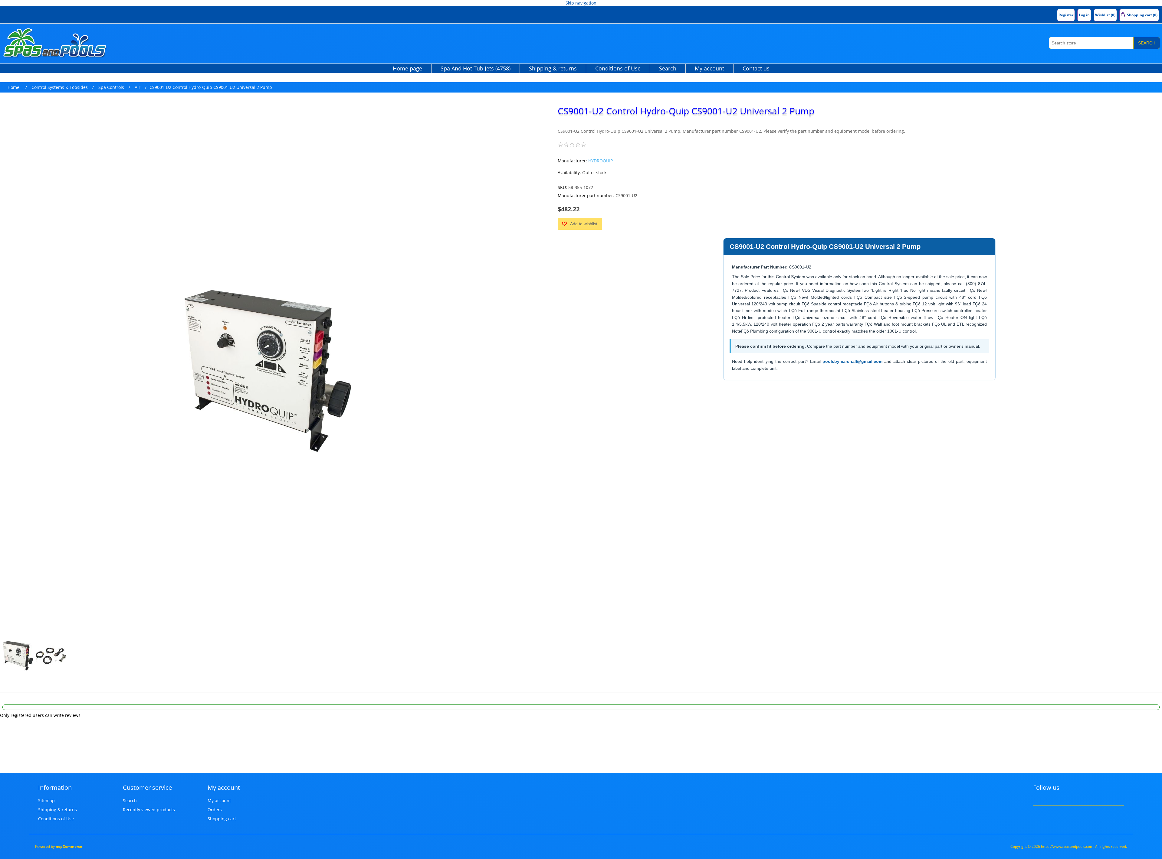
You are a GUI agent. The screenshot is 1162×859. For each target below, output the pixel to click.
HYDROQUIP (600, 161)
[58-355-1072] (18, 656)
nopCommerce (69, 846)
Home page (407, 68)
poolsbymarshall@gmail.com (852, 361)
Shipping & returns (553, 68)
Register (1066, 15)
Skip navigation (581, 3)
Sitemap (46, 800)
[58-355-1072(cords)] (51, 656)
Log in (1084, 15)
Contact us (756, 68)
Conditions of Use (618, 68)
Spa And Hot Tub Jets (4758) (475, 68)
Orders (215, 809)
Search (1146, 43)
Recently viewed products (149, 809)
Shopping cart (222, 819)
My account (709, 68)
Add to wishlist (583, 223)
